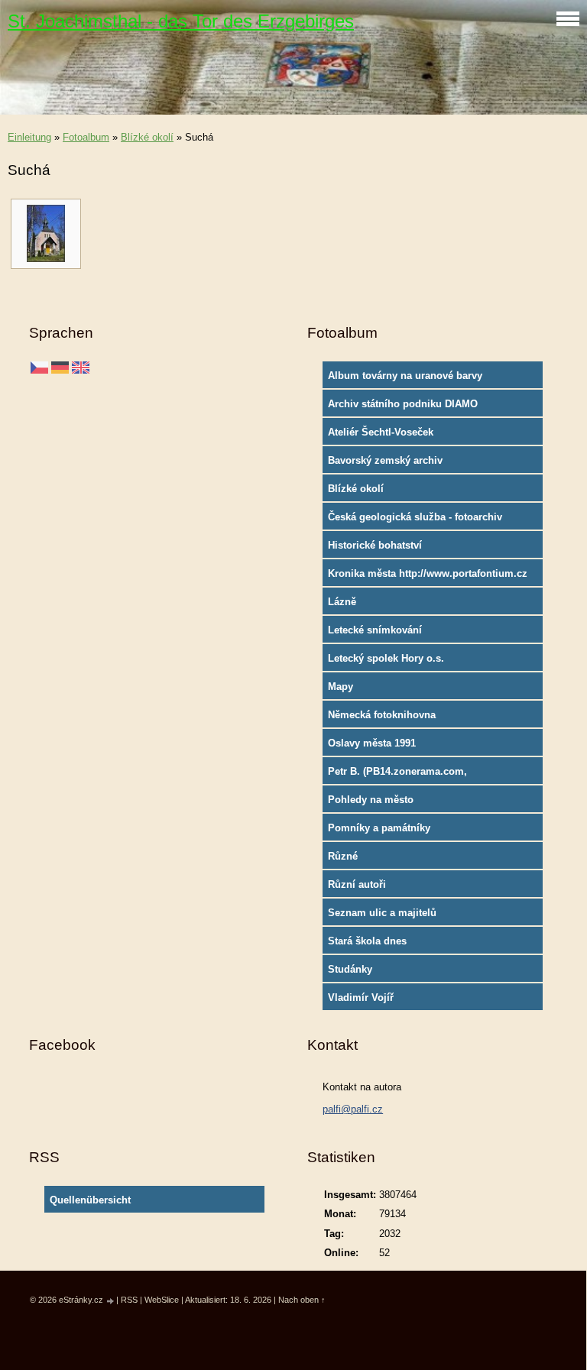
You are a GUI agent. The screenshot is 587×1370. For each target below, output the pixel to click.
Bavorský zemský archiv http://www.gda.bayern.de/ (390, 464)
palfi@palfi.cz (353, 1109)
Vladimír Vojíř (361, 997)
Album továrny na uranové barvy (405, 375)
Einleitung (29, 137)
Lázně (342, 601)
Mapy (340, 686)
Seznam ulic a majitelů (382, 912)
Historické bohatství (375, 545)
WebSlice (161, 1299)
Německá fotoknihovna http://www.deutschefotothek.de (402, 718)
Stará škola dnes (367, 941)
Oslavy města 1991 (372, 743)
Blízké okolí (147, 137)
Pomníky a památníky (379, 828)
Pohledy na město (370, 799)
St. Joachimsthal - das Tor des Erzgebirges (181, 21)
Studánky (350, 969)
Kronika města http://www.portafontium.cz (427, 573)
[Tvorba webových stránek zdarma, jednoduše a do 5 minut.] (110, 1300)
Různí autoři (357, 884)
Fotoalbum (86, 137)
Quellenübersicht (90, 1200)
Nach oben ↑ (302, 1299)
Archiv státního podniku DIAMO (403, 404)
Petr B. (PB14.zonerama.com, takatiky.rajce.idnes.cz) (397, 775)
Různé (343, 856)
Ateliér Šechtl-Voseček (380, 432)
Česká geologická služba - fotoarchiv (415, 517)
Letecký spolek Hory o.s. (386, 658)
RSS (129, 1299)
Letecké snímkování (375, 630)
